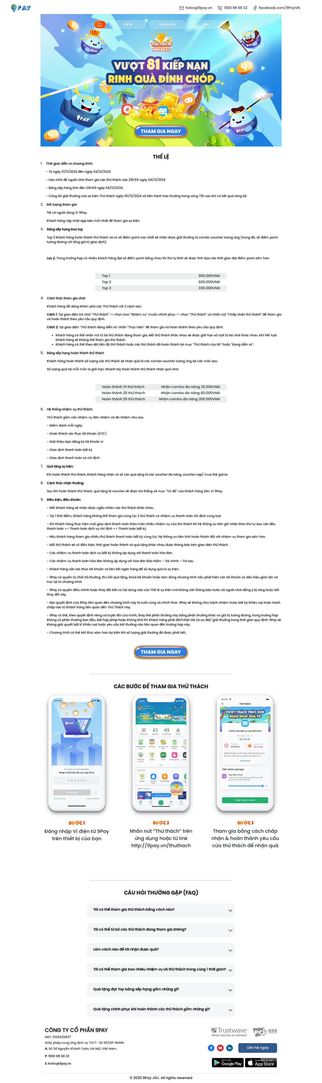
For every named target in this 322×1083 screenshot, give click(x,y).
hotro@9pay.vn (59, 1064)
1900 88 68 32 (58, 1056)
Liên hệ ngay (258, 1048)
